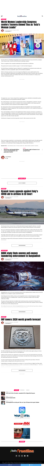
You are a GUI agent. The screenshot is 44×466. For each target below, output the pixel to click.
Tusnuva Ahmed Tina (20, 145)
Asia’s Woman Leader (12, 145)
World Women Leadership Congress (31, 145)
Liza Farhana (7, 31)
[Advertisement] (22, 7)
